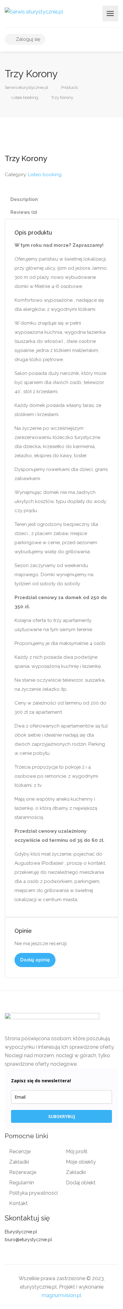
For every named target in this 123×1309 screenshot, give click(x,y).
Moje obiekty (81, 1162)
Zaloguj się (27, 39)
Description (24, 199)
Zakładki (19, 1162)
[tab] (61, 199)
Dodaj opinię (35, 960)
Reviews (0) (23, 212)
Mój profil (76, 1152)
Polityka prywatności (33, 1193)
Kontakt (18, 1203)
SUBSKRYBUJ (61, 1116)
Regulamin (21, 1183)
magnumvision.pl (61, 1295)
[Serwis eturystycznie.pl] (34, 11)
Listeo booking (45, 174)
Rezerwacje (22, 1172)
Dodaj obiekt (81, 1183)
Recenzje (20, 1152)
